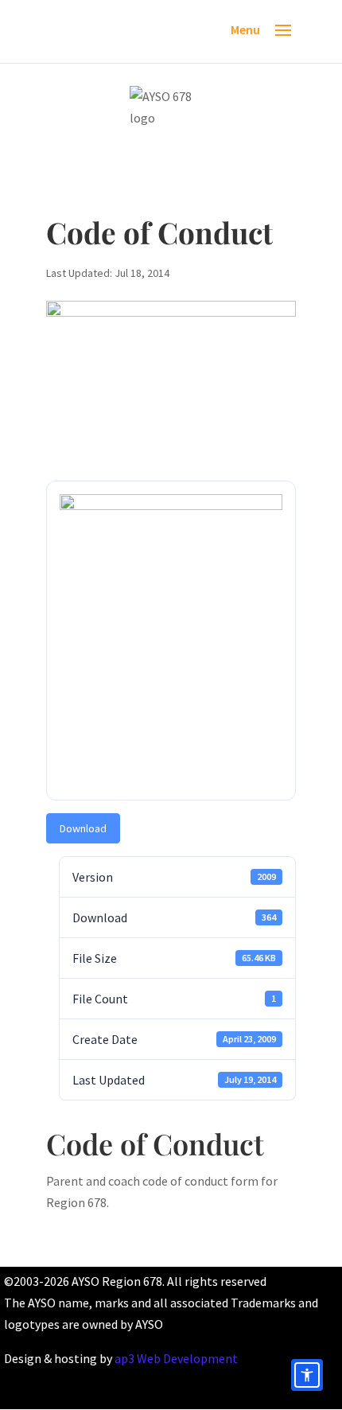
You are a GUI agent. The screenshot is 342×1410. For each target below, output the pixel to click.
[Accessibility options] (307, 1375)
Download (83, 828)
